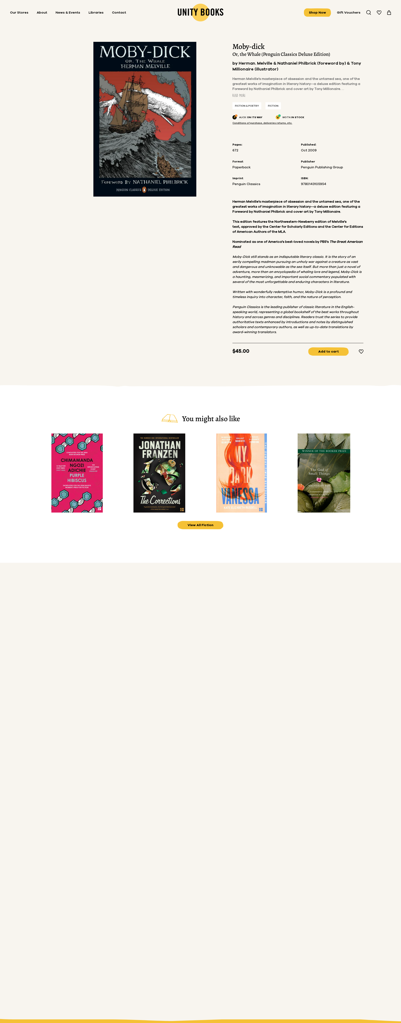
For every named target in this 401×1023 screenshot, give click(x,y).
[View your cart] (389, 12)
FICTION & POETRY (247, 106)
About (42, 12)
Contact (119, 12)
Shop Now (317, 12)
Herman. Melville (256, 63)
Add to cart (328, 351)
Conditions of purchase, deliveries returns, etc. (262, 123)
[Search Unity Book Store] (368, 12)
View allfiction (200, 525)
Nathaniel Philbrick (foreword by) (312, 63)
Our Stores (19, 12)
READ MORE (239, 95)
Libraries (96, 12)
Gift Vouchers (348, 12)
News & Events (68, 12)
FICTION (273, 106)
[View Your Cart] (389, 12)
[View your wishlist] (379, 12)
